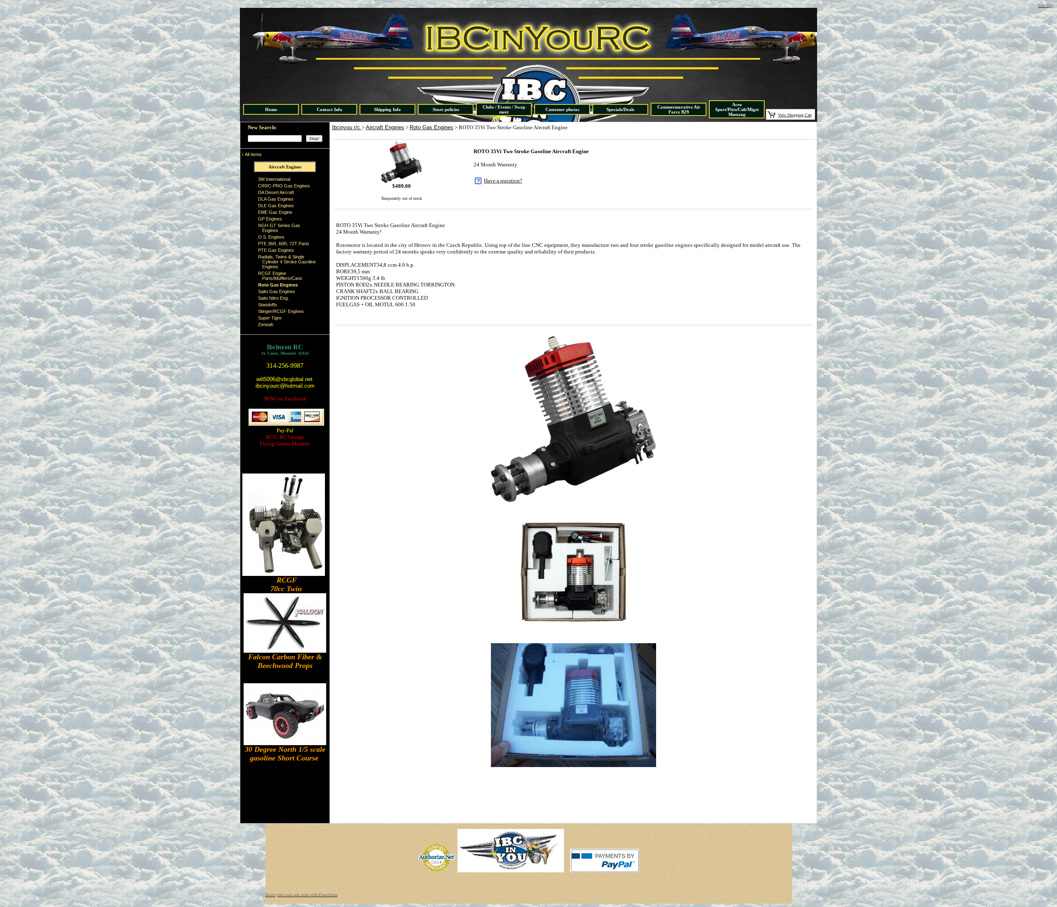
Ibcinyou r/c (347, 127)
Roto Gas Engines (431, 127)
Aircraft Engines (385, 127)
